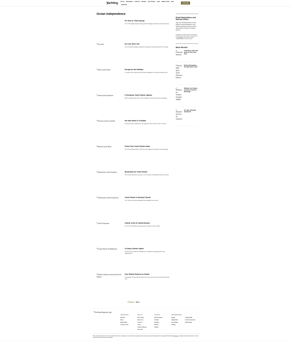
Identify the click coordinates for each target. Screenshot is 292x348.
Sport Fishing (174, 322)
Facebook (156, 319)
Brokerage (129, 1)
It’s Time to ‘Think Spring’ (135, 21)
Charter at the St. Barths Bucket (137, 223)
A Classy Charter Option (134, 249)
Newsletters (165, 1)
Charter (137, 1)
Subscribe (122, 317)
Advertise (124, 4)
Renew (121, 319)
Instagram (156, 322)
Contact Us (139, 322)
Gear (158, 1)
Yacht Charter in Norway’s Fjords (138, 197)
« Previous (130, 302)
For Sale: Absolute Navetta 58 (190, 111)
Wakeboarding (188, 322)
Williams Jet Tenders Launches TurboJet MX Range (190, 89)
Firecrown (176, 336)
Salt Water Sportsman (190, 319)
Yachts (122, 1)
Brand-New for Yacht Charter (136, 172)
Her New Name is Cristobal (135, 121)
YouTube (156, 327)
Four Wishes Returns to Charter (137, 274)
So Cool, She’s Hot (132, 44)
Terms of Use (140, 319)
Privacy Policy (180, 37)
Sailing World (174, 319)
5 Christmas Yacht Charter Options (138, 95)
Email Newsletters (158, 317)
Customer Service (124, 324)
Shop (172, 1)
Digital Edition (123, 322)
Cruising (143, 1)
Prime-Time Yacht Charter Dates (137, 146)
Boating (173, 317)
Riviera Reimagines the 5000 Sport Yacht (190, 66)
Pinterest (156, 324)
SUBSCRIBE (185, 3)
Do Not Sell (140, 329)
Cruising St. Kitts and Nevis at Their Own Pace (191, 52)
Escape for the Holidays (134, 69)
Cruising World (188, 317)
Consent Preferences (142, 327)
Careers (139, 324)
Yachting (173, 324)
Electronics (151, 1)
